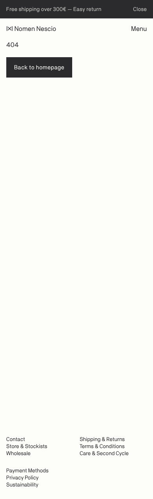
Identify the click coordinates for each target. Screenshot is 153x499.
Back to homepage (39, 67)
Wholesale (18, 453)
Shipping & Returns (102, 439)
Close (140, 9)
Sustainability (22, 485)
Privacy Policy (22, 478)
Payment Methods (27, 471)
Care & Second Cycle (104, 453)
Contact (15, 439)
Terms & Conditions (102, 446)
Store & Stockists (26, 446)
